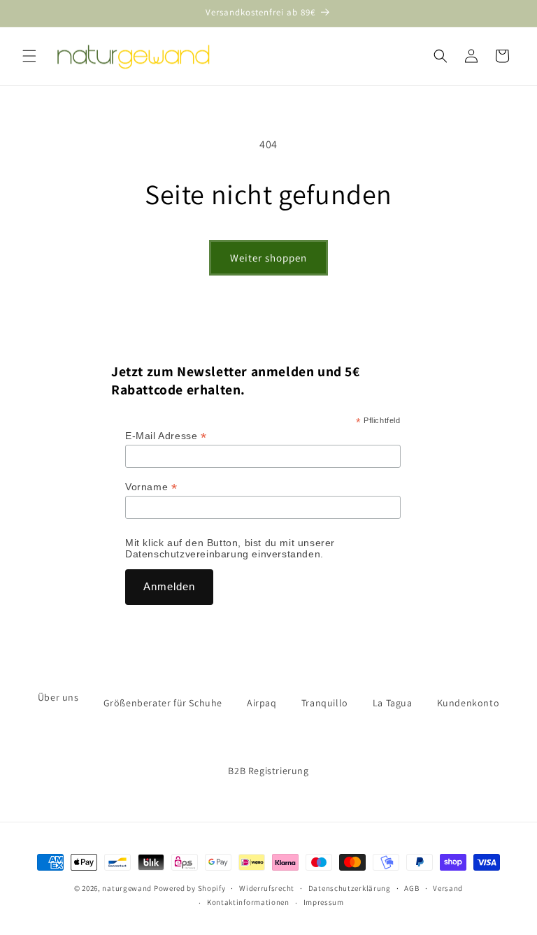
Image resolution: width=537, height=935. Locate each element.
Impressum (323, 902)
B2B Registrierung (268, 770)
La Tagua (393, 703)
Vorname (151, 487)
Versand (448, 888)
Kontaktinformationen (248, 902)
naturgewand (127, 888)
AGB (411, 888)
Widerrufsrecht (266, 888)
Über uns (58, 697)
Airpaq (262, 703)
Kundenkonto (468, 703)
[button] (29, 56)
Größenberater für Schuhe (162, 703)
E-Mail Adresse (166, 436)
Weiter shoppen (268, 257)
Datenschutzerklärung (349, 888)
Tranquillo (324, 703)
